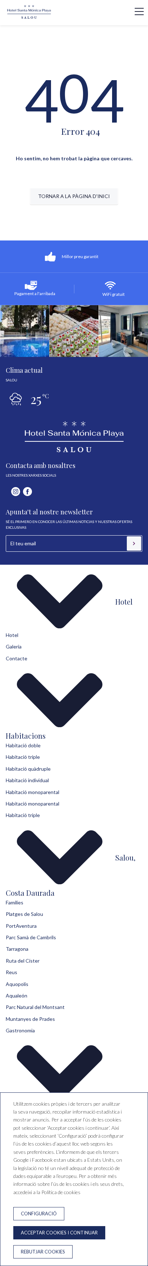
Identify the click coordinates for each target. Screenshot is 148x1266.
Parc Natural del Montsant (35, 1007)
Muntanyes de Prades (30, 1019)
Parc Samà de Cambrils (31, 937)
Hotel (124, 601)
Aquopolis (17, 984)
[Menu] (135, 11)
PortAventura (21, 926)
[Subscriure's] (134, 543)
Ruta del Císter (23, 961)
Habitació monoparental (32, 792)
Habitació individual (27, 780)
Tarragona (17, 949)
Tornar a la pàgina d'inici (74, 196)
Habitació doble (23, 745)
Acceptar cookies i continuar (59, 1232)
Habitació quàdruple (28, 769)
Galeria (14, 646)
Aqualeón (16, 995)
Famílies (14, 902)
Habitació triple (23, 757)
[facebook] (27, 491)
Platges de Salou (24, 914)
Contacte (16, 658)
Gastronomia (20, 1030)
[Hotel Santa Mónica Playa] (29, 17)
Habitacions (26, 735)
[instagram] (15, 491)
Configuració (39, 1213)
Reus (11, 972)
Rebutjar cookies (43, 1251)
